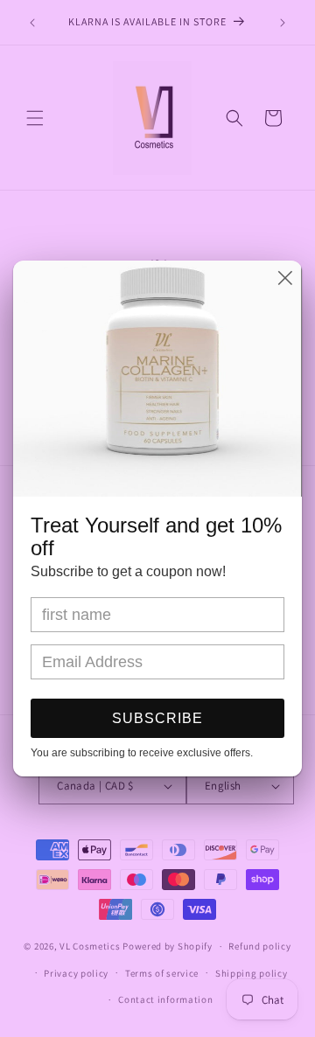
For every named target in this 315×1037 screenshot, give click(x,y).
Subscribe (157, 718)
